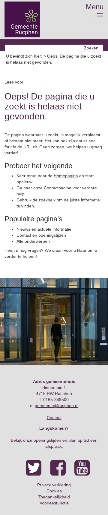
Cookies (54, 490)
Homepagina (66, 175)
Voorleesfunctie (54, 503)
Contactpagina (57, 187)
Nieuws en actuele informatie (43, 229)
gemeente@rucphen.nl (56, 405)
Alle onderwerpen (33, 241)
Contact (54, 417)
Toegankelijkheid (54, 496)
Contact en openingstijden (41, 235)
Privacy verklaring (54, 484)
